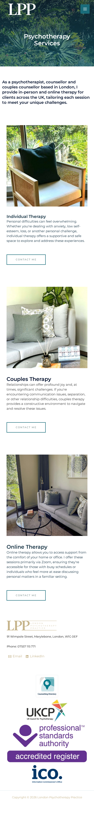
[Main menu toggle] (85, 9)
